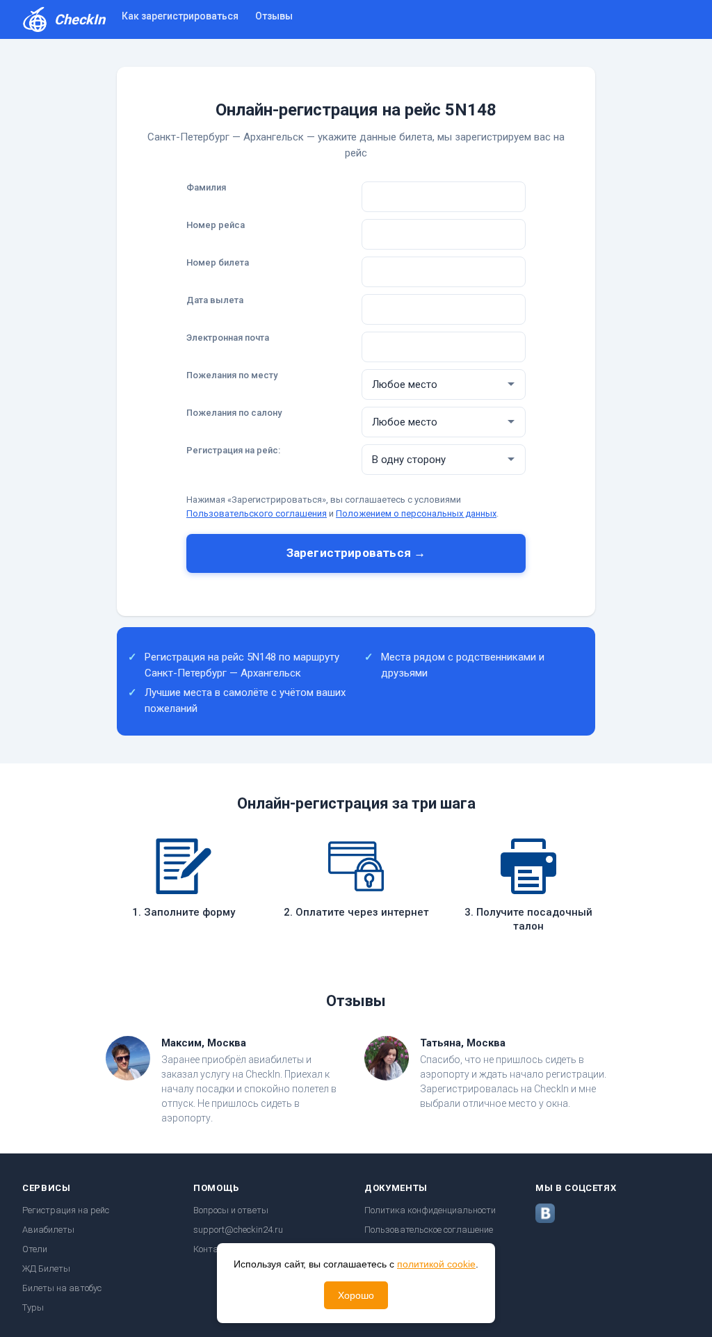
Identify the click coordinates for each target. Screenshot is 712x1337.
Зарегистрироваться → (356, 553)
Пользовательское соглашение (428, 1229)
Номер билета (217, 262)
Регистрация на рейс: (233, 450)
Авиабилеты (48, 1229)
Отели (34, 1249)
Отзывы (274, 16)
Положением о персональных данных (416, 513)
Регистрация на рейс (65, 1210)
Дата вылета (214, 300)
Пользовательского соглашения (256, 513)
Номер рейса (215, 225)
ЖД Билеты (46, 1268)
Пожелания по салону (234, 412)
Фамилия (206, 187)
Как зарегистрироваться (180, 16)
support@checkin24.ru (238, 1229)
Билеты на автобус (62, 1288)
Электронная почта (227, 337)
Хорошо (356, 1295)
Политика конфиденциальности (430, 1210)
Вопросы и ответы (230, 1210)
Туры (33, 1307)
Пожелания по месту (231, 375)
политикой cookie (436, 1264)
